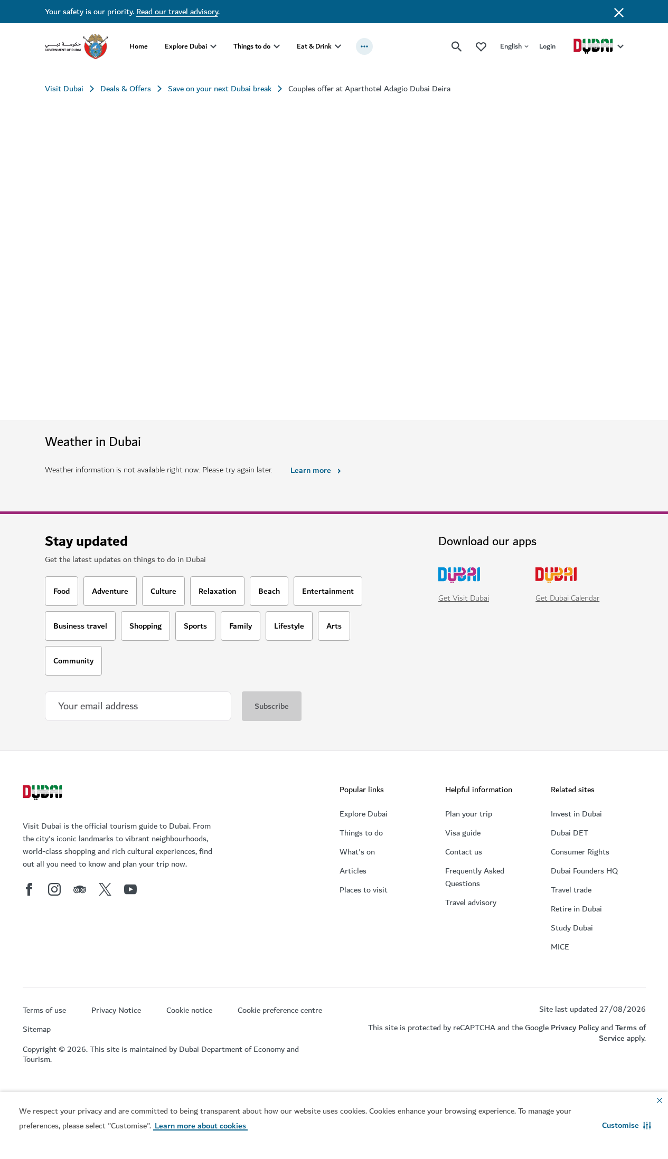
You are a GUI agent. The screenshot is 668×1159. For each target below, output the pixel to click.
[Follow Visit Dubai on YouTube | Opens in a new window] (130, 889)
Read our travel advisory (177, 11)
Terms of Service (622, 1032)
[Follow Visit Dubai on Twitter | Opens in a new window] (105, 889)
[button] (626, 1125)
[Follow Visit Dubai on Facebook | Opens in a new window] (29, 889)
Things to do (251, 46)
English (511, 46)
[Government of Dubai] (76, 46)
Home (138, 46)
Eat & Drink (314, 46)
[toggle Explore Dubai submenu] (213, 46)
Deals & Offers (125, 88)
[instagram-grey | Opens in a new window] (54, 889)
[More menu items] (364, 46)
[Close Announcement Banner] (619, 11)
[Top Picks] (481, 46)
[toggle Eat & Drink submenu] (338, 46)
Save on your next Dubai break (219, 88)
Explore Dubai (186, 46)
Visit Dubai (64, 88)
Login (547, 46)
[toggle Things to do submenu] (277, 46)
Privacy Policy (575, 1027)
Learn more (310, 470)
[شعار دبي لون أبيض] (44, 794)
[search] (456, 46)
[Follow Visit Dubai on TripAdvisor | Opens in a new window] (79, 889)
